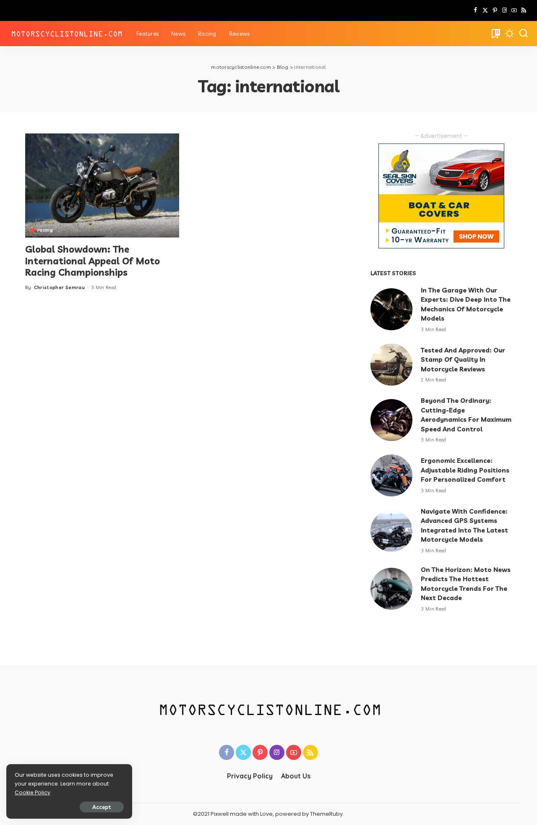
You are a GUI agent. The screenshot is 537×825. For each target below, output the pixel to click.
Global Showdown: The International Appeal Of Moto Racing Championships (92, 260)
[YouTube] (514, 10)
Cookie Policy (32, 792)
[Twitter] (485, 10)
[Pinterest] (495, 10)
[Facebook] (475, 10)
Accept (101, 807)
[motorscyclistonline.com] (66, 33)
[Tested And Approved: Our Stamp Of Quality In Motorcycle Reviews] (391, 365)
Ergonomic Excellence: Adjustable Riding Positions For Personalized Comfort (465, 470)
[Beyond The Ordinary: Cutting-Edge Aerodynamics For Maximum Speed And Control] (391, 420)
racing (45, 230)
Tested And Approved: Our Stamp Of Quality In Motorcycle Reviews (463, 359)
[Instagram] (504, 10)
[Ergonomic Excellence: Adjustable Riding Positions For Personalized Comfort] (391, 475)
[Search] (524, 33)
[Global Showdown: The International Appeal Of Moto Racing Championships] (102, 185)
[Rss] (524, 10)
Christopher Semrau (59, 287)
